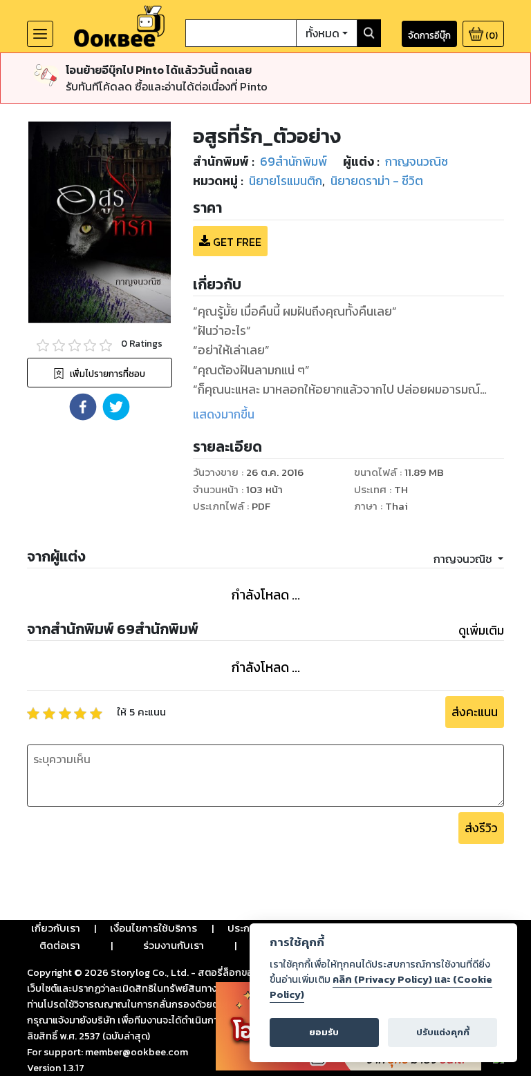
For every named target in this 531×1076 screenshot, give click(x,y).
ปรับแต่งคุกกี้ (442, 1032)
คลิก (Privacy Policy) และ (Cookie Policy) (381, 987)
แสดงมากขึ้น (223, 414)
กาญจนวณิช (464, 558)
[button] (83, 407)
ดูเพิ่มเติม (481, 631)
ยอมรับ (324, 1032)
